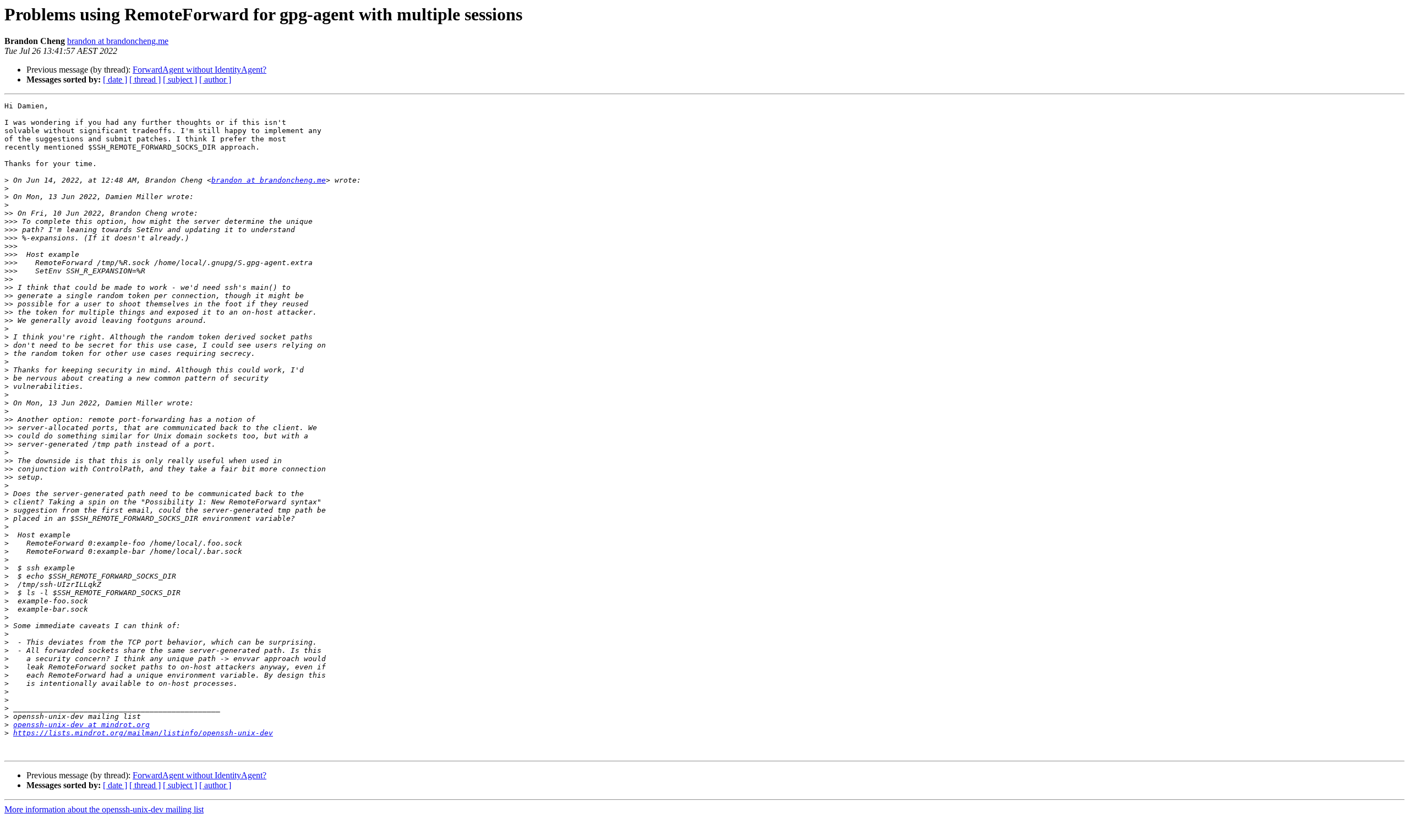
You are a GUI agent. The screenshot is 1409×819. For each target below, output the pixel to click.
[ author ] (215, 79)
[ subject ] (180, 79)
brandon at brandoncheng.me (117, 41)
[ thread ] (145, 79)
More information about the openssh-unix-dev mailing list (104, 809)
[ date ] (115, 79)
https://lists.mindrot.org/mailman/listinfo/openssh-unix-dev (143, 733)
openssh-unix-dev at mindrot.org (81, 725)
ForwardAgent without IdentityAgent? (199, 69)
